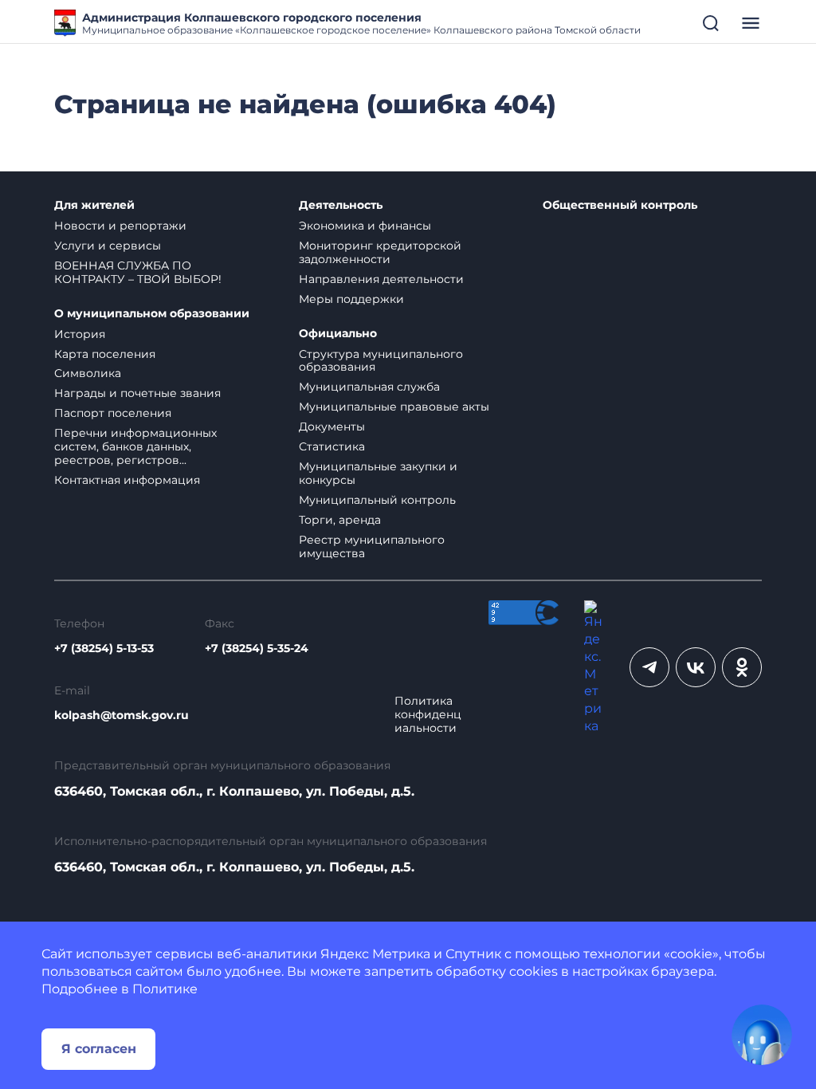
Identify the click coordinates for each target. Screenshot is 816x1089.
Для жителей (94, 205)
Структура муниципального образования (381, 361)
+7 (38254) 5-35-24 (256, 648)
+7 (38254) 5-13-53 (104, 648)
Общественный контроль (620, 205)
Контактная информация (127, 480)
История (79, 334)
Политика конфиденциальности (427, 714)
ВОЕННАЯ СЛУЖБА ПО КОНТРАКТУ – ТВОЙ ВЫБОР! (138, 272)
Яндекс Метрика (375, 953)
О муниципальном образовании (151, 313)
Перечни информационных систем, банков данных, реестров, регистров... (135, 446)
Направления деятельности (381, 279)
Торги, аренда (340, 520)
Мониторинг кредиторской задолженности (380, 252)
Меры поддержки (351, 299)
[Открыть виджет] (762, 1034)
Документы (332, 426)
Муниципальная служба (369, 386)
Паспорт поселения (112, 413)
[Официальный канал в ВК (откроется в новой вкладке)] (696, 667)
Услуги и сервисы (107, 245)
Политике (165, 989)
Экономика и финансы (365, 225)
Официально (338, 333)
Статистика (332, 446)
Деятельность (340, 205)
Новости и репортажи (120, 225)
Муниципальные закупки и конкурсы (378, 473)
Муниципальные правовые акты (394, 406)
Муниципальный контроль (377, 500)
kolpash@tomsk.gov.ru (121, 715)
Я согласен (98, 1048)
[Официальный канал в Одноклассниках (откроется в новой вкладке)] (742, 667)
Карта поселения (104, 354)
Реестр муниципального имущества (372, 546)
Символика (87, 373)
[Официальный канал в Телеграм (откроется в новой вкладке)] (649, 667)
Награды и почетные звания (137, 393)
